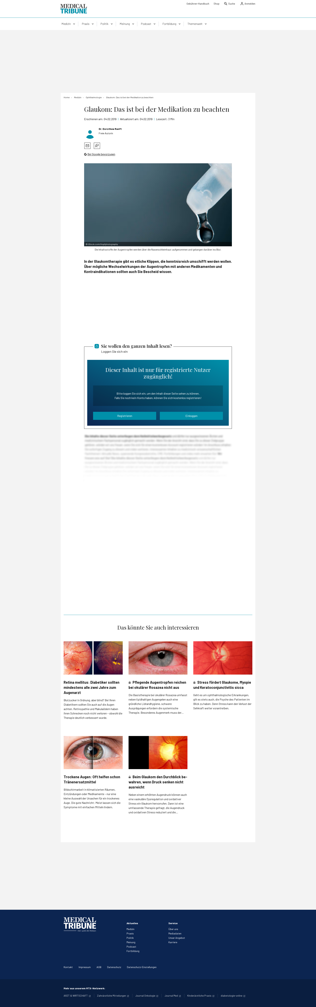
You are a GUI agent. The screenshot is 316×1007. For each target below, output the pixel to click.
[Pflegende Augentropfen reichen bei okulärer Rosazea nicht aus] (158, 658)
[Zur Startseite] (73, 9)
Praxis (130, 933)
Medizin (130, 929)
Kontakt (68, 967)
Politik (130, 937)
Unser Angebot (176, 937)
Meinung (131, 942)
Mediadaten (174, 933)
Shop (216, 3)
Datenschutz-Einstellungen (142, 967)
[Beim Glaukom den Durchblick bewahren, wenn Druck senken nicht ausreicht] (158, 752)
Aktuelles (132, 923)
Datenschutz (114, 967)
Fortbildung (133, 951)
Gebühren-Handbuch (198, 3)
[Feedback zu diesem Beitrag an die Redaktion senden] (97, 146)
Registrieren (124, 415)
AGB (99, 967)
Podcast (131, 946)
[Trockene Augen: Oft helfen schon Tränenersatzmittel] (93, 752)
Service (173, 923)
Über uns (173, 929)
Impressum (85, 967)
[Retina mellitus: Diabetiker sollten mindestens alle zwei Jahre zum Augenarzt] (93, 657)
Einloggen (191, 415)
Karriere (172, 942)
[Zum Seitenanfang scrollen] (309, 1000)
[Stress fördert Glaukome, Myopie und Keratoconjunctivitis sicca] (222, 657)
